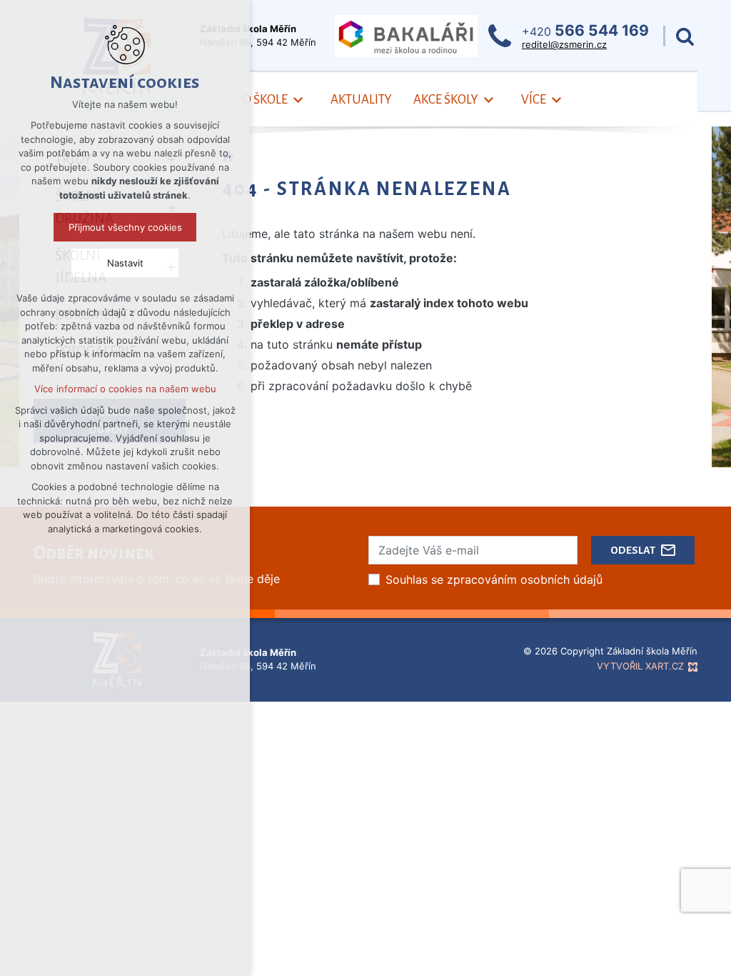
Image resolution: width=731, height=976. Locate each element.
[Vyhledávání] (685, 36)
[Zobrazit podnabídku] (298, 100)
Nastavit (125, 263)
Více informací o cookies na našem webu (125, 388)
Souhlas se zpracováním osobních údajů (494, 579)
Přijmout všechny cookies (125, 227)
